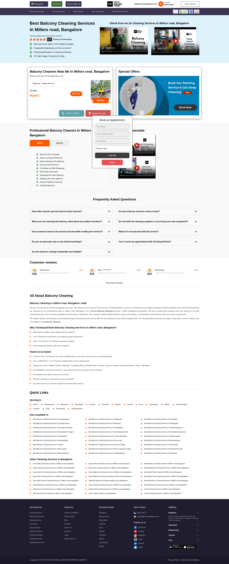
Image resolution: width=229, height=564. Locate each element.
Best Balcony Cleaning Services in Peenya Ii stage (107, 445)
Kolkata (130, 404)
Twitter (140, 547)
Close (112, 162)
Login (66, 535)
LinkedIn (141, 543)
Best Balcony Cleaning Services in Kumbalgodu (106, 428)
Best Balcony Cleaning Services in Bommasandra (162, 440)
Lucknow (36, 409)
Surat (48, 409)
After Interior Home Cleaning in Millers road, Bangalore (52, 493)
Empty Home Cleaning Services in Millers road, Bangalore (110, 489)
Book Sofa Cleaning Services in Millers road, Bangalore (53, 476)
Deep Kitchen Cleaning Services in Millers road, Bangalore (54, 472)
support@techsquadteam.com (145, 4)
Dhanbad (105, 404)
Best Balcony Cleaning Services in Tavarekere (161, 419)
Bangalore (65, 404)
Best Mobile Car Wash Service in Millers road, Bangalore (164, 464)
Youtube (141, 531)
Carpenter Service (36, 535)
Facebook (141, 527)
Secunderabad (181, 404)
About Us (67, 531)
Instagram (141, 535)
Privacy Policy (69, 516)
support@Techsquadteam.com (148, 516)
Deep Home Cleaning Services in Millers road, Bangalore (109, 464)
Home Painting (58, 11)
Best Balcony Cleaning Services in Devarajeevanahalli (52, 428)
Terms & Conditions (71, 513)
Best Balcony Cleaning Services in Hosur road (105, 440)
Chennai (92, 404)
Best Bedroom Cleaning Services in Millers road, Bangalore (165, 485)
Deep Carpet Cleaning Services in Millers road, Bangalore (54, 468)
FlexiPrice (57, 4)
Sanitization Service (37, 542)
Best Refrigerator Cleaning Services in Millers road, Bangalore (166, 468)
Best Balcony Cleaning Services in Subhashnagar (162, 436)
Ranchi (35, 404)
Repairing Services (120, 11)
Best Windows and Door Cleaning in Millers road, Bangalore (110, 476)
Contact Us (68, 528)
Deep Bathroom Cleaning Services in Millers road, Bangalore (55, 485)
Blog (66, 520)
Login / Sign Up (190, 4)
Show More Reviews (114, 283)
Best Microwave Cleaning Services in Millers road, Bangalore (166, 481)
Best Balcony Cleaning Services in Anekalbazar (50, 436)
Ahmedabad (60, 409)
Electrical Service (36, 531)
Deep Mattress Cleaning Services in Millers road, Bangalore (110, 472)
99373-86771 (142, 513)
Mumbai (118, 404)
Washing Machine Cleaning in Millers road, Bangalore (108, 481)
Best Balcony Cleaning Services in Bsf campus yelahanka (165, 432)
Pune (141, 404)
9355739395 (169, 5)
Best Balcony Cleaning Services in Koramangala (50, 440)
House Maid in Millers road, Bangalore (102, 493)
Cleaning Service (36, 513)
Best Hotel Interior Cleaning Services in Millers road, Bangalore (55, 481)
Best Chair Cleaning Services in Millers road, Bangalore (109, 468)
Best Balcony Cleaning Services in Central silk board (108, 436)
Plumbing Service (36, 539)
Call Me (112, 155)
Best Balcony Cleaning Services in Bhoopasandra (51, 453)
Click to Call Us (72, 113)
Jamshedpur (153, 404)
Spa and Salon (98, 11)
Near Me (67, 524)
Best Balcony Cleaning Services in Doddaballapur (107, 453)
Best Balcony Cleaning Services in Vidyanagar (161, 445)
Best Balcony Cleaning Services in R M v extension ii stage (110, 449)
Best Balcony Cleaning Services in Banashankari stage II (53, 432)
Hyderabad (79, 404)
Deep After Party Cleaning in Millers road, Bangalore (163, 472)
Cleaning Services (37, 11)
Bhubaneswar (50, 404)
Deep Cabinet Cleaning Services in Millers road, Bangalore (110, 485)
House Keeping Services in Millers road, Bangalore (162, 493)
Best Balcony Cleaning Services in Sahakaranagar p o (163, 428)
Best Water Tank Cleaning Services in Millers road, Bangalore (166, 476)
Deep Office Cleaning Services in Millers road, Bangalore (53, 464)
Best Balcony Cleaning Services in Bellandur (105, 423)
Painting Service (35, 520)
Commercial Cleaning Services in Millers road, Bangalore (53, 489)
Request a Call (98, 113)
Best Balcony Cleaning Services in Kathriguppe (161, 423)
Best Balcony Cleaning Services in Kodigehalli (105, 419)
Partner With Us (73, 4)
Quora (140, 539)
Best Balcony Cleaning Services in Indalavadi (160, 453)
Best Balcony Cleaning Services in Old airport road (51, 423)
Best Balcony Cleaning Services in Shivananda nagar (163, 449)
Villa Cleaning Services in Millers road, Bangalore (162, 489)
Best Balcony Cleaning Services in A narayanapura (51, 419)
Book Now (101, 100)
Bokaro (167, 404)
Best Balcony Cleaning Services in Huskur (48, 445)
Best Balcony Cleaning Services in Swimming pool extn (108, 432)
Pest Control (78, 11)
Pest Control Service (37, 516)
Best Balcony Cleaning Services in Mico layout (49, 449)
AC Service (34, 524)
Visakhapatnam (77, 409)
